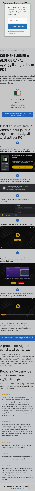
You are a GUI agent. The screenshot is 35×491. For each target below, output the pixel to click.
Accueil (2, 50)
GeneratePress (19, 488)
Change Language (17, 26)
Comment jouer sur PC (15, 3)
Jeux (7, 50)
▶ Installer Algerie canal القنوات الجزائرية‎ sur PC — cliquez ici (17, 114)
